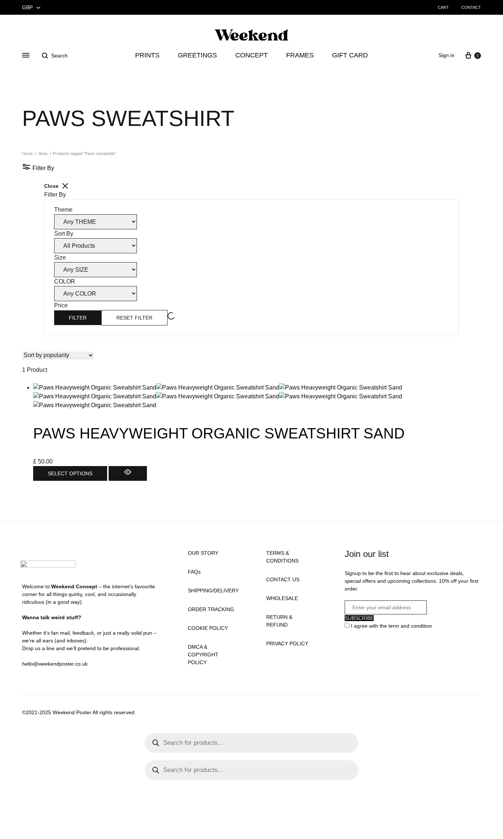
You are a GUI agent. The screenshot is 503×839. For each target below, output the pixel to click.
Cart (443, 7)
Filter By (42, 168)
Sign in (446, 55)
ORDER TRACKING (211, 609)
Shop (43, 153)
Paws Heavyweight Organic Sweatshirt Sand (219, 433)
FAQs (194, 572)
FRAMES (300, 55)
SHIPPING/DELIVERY (213, 590)
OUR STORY (203, 553)
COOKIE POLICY (208, 628)
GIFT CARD (350, 55)
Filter (78, 318)
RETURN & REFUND (279, 621)
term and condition (410, 626)
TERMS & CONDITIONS (282, 557)
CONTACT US (282, 579)
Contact (471, 7)
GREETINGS (197, 55)
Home (27, 153)
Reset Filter (134, 318)
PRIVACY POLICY (287, 643)
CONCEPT (251, 55)
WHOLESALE (282, 598)
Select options (70, 473)
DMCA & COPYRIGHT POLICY (203, 654)
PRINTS (147, 55)
